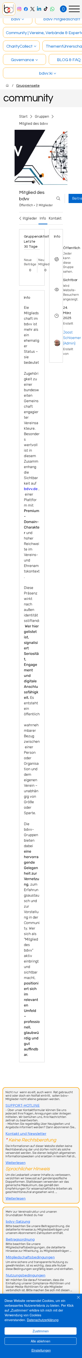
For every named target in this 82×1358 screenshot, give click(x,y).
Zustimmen (41, 1331)
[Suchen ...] (58, 198)
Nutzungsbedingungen (25, 1275)
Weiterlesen (15, 1162)
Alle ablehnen (40, 1341)
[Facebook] (25, 9)
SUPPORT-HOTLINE (22, 1105)
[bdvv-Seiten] (23, 19)
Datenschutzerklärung (43, 1319)
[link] (29, 218)
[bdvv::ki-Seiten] (55, 73)
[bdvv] (7, 85)
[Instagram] (19, 9)
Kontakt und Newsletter (25, 1133)
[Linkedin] (39, 9)
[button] (63, 8)
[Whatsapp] (52, 9)
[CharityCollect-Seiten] (35, 46)
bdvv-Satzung (18, 1221)
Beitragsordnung (20, 1239)
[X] (32, 9)
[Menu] (74, 8)
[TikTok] (45, 9)
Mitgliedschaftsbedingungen (30, 1257)
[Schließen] (75, 1300)
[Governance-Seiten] (37, 60)
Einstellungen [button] (41, 1350)
